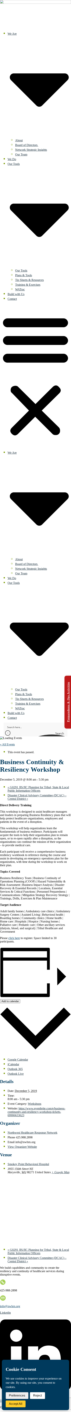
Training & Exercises (27, 284)
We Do (12, 159)
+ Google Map (60, 1172)
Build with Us (16, 294)
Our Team (21, 154)
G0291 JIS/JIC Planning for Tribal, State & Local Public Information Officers (38, 789)
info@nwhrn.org (10, 1306)
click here (14, 938)
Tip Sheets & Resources (29, 280)
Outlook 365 (15, 1069)
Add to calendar (10, 1001)
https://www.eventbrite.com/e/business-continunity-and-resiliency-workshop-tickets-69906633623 (36, 1112)
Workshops (34, 1103)
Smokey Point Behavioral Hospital (28, 1164)
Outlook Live (16, 1073)
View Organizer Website (22, 1146)
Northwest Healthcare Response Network (32, 1132)
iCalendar (13, 1064)
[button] (35, 375)
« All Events (7, 744)
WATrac (20, 289)
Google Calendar (18, 1059)
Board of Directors (26, 145)
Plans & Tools (23, 275)
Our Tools (21, 270)
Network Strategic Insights (31, 149)
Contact (12, 298)
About (19, 140)
